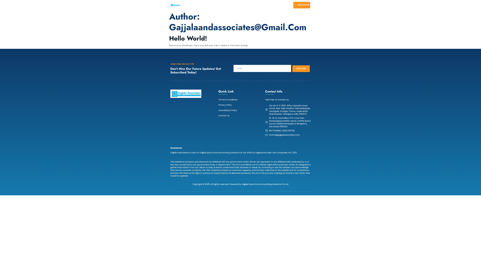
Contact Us (283, 5)
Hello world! (188, 38)
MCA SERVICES (265, 5)
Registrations (211, 5)
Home (188, 5)
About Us (197, 5)
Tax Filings (248, 5)
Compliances (230, 5)
